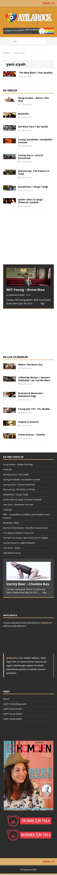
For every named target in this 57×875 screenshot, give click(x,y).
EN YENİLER (10, 90)
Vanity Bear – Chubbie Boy (27, 584)
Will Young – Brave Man (25, 290)
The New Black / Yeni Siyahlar (36, 72)
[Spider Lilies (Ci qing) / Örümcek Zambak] (9, 201)
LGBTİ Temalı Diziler (12, 708)
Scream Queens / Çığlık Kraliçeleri (19, 542)
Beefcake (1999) (10, 522)
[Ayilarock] (28, 17)
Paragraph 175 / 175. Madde (34, 408)
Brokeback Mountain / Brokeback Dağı (31, 395)
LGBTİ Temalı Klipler (12, 718)
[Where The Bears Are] (9, 367)
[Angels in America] (9, 423)
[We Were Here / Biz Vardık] (9, 128)
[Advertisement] (27, 240)
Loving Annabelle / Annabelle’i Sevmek (35, 141)
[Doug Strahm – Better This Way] (9, 100)
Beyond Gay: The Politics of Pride (33, 172)
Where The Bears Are (30, 364)
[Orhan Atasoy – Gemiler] (9, 436)
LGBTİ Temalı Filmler (12, 713)
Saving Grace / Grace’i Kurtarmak (30, 157)
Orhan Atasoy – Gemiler (31, 434)
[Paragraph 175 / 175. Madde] (9, 410)
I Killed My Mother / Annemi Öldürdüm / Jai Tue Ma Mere (34, 379)
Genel (6, 698)
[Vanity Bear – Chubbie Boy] (28, 578)
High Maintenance (12, 552)
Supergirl (7, 509)
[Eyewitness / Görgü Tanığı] (9, 188)
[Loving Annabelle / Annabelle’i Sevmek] (9, 141)
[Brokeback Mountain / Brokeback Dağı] (9, 395)
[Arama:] (29, 41)
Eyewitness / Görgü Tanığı (33, 186)
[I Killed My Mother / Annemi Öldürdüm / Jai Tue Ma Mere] (9, 379)
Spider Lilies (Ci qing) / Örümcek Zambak (31, 201)
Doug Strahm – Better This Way (33, 99)
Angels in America (28, 421)
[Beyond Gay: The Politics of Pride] (9, 173)
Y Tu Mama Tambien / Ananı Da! (18, 532)
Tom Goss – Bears (12, 547)
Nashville (23, 113)
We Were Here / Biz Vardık (33, 126)
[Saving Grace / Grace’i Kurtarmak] (9, 157)
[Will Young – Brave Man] (28, 284)
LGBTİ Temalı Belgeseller (15, 704)
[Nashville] (9, 115)
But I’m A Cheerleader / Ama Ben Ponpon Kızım (25, 527)
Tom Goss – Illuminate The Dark (18, 504)
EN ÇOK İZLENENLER (15, 357)
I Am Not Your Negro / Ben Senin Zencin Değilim (25, 537)
